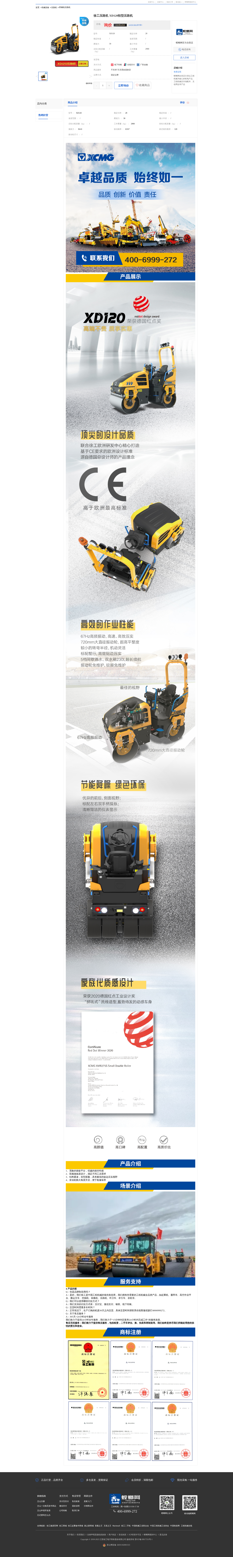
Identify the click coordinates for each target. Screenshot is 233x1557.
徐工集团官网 (52, 1526)
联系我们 (81, 1535)
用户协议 (112, 1535)
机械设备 (46, 7)
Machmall (116, 1526)
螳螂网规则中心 (150, 1535)
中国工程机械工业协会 (159, 1526)
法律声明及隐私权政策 (96, 1535)
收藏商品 (144, 85)
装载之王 (98, 1526)
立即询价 (123, 85)
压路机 (55, 7)
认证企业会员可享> (136, 25)
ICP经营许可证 (135, 1535)
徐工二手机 (126, 1526)
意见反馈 (163, 1535)
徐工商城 (63, 1526)
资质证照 (177, 72)
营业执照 (122, 1535)
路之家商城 (89, 1526)
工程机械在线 (186, 1526)
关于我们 (70, 1535)
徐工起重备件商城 (75, 1526)
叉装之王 (107, 1526)
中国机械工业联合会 (140, 1526)
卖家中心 (160, 2)
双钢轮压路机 (64, 7)
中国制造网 (175, 1526)
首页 (37, 7)
